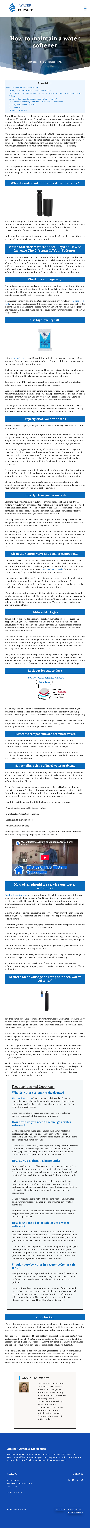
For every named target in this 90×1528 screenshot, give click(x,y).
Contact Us (60, 1509)
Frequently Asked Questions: (23, 104)
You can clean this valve (52, 569)
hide (49, 83)
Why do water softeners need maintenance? (30, 90)
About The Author (18, 110)
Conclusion (15, 107)
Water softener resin (22, 1098)
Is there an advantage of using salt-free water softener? (36, 101)
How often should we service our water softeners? (33, 99)
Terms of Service (75, 1512)
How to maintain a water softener (22, 87)
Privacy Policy (74, 1509)
